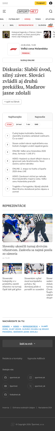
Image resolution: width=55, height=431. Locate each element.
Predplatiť (41, 3)
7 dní (28, 124)
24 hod (18, 124)
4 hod (9, 124)
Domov (6, 326)
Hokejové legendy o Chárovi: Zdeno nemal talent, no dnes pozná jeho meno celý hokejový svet (27, 34)
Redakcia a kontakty (12, 358)
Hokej (16, 326)
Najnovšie (40, 116)
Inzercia (5, 407)
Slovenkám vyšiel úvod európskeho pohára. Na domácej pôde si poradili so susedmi (34, 284)
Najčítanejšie (15, 116)
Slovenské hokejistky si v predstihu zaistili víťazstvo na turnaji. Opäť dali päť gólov (12, 284)
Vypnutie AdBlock (36, 358)
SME (36, 124)
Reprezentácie (30, 326)
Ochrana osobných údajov (24, 407)
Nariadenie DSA (45, 407)
